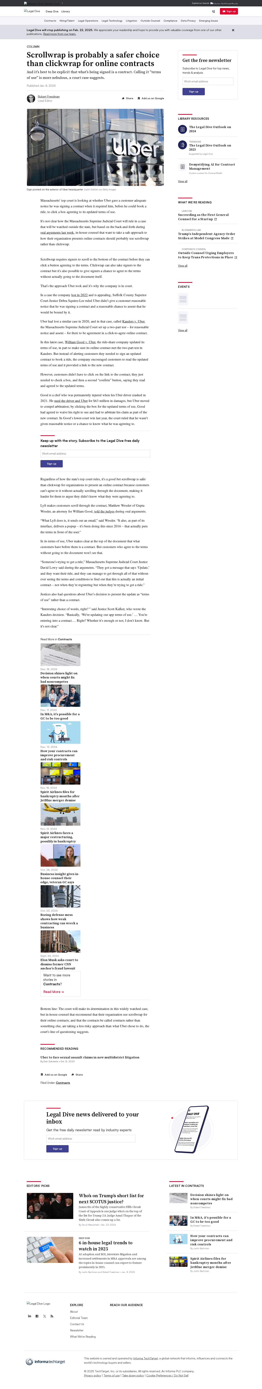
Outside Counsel (150, 20)
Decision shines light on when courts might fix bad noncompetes (211, 1199)
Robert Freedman (49, 96)
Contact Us (77, 1324)
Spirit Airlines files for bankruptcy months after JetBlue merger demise (210, 1262)
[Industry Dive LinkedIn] (29, 1316)
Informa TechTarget (145, 1358)
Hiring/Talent (67, 20)
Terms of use (112, 1375)
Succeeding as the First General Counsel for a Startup (203, 217)
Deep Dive (52, 11)
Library (65, 11)
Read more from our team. (59, 34)
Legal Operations (88, 20)
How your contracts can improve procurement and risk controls (211, 1240)
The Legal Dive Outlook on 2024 (210, 129)
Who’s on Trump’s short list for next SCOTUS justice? (111, 1198)
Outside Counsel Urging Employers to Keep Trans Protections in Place (206, 255)
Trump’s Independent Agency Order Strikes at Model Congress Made (206, 236)
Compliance (170, 20)
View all (182, 181)
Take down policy (133, 1375)
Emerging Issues (208, 20)
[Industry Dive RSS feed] (52, 1316)
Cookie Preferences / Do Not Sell (167, 1375)
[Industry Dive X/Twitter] (44, 1316)
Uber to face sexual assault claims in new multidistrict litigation (89, 1057)
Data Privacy (188, 20)
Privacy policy (92, 1375)
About (74, 1311)
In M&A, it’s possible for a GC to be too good (210, 1219)
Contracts (50, 20)
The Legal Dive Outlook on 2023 (210, 147)
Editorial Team (79, 1318)
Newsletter (76, 1330)
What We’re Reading (83, 1336)
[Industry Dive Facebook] (37, 1316)
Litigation (131, 20)
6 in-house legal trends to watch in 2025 (105, 1246)
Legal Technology (112, 20)
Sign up (231, 11)
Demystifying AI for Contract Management (212, 166)
